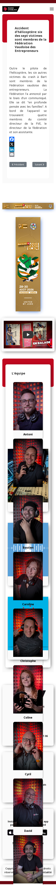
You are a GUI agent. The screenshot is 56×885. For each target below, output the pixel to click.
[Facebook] (28, 139)
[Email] (28, 154)
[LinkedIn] (28, 149)
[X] (28, 144)
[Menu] (52, 9)
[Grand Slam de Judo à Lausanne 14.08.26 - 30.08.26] (28, 206)
